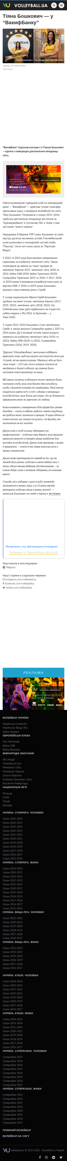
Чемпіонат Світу (12, 767)
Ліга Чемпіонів (11, 742)
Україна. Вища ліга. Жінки (21, 942)
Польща (7, 793)
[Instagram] (46, 1157)
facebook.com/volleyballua (19, 583)
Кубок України (11, 732)
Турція (6, 801)
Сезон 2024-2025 (13, 823)
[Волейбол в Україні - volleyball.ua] (25, 5)
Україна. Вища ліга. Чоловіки (23, 912)
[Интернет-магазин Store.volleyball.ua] (33, 179)
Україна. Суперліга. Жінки (20, 862)
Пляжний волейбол (17, 1130)
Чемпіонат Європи (13, 771)
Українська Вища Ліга (15, 728)
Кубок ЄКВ (9, 746)
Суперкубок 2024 (13, 1061)
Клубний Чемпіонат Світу (17, 779)
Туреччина (8, 69)
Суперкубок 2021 (13, 1069)
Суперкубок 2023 (13, 1065)
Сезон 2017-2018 (13, 851)
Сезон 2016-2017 (13, 855)
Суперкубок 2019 (13, 1077)
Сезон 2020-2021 (13, 839)
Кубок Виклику (11, 750)
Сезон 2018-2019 (13, 847)
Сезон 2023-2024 (13, 827)
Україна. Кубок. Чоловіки (20, 975)
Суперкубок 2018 (13, 1081)
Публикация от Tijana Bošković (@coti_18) (33, 552)
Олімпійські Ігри (12, 763)
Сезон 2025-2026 (13, 819)
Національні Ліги (15, 787)
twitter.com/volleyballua (18, 588)
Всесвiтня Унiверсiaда (15, 783)
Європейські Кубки (16, 735)
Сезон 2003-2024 (13, 985)
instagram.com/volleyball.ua (20, 579)
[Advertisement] (33, 108)
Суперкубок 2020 (13, 1073)
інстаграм (54, 494)
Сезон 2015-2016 (13, 858)
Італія (6, 797)
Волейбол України (16, 717)
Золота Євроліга (12, 775)
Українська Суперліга (15, 724)
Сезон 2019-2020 (13, 843)
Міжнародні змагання (18, 753)
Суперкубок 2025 (13, 1057)
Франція (7, 805)
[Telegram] (53, 1157)
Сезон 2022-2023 (13, 831)
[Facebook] (40, 1157)
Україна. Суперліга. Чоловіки (23, 812)
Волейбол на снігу (16, 1136)
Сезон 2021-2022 (13, 835)
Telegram (10, 567)
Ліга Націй (9, 760)
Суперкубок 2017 (13, 1085)
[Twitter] (61, 1157)
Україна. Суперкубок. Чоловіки (25, 1051)
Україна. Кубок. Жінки (18, 1013)
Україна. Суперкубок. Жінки (22, 1088)
